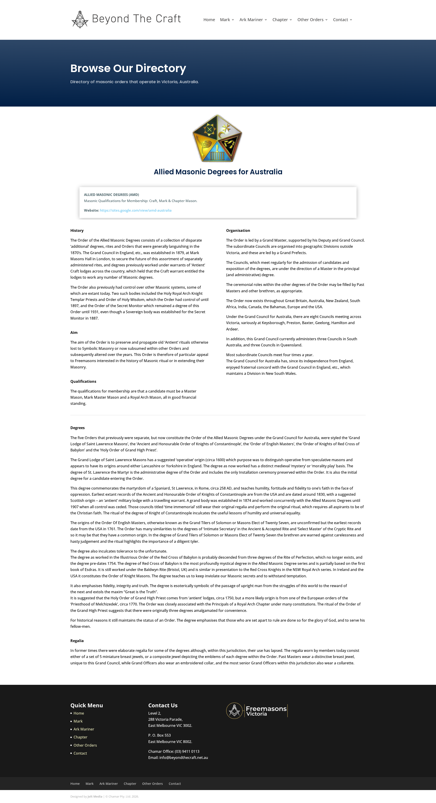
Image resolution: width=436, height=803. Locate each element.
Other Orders (310, 19)
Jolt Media (95, 796)
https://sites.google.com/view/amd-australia (136, 210)
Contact (340, 19)
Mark (225, 19)
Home (209, 19)
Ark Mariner (251, 19)
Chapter (280, 19)
